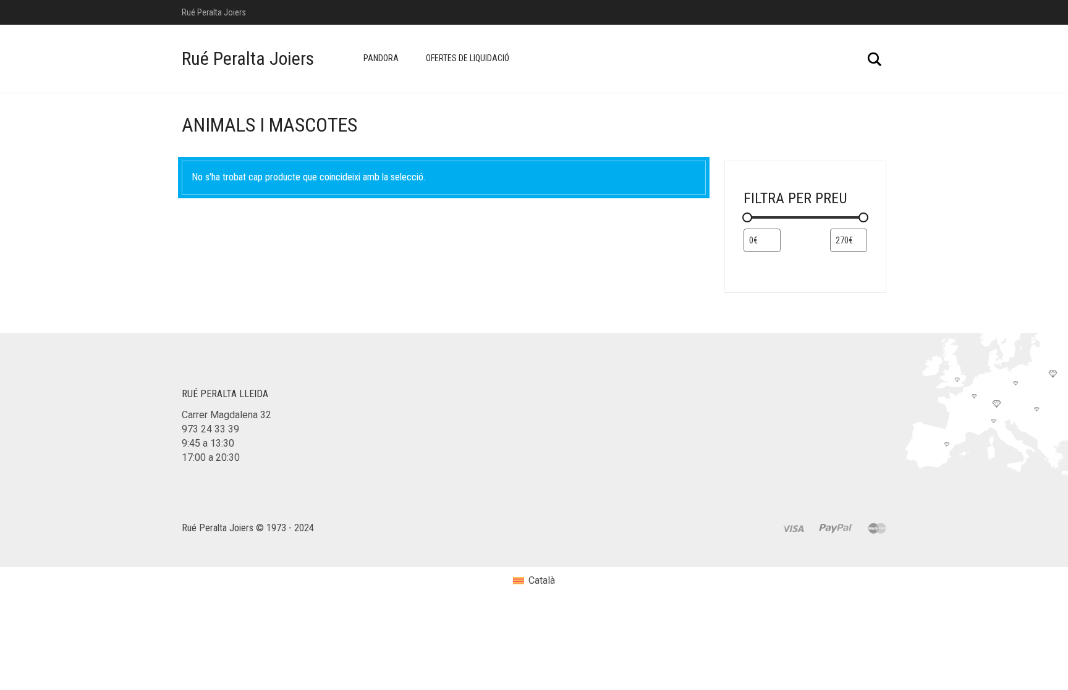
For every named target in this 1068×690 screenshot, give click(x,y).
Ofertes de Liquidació (467, 58)
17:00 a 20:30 (211, 457)
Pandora (381, 58)
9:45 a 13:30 (208, 443)
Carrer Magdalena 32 (226, 415)
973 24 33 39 (210, 429)
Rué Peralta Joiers (248, 58)
